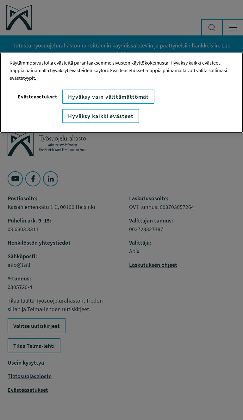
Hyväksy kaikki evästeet (101, 116)
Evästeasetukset (37, 96)
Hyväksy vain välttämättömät (108, 96)
